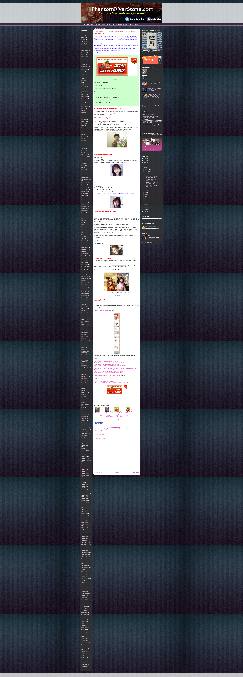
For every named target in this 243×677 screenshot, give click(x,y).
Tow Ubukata (84, 597)
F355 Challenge (84, 127)
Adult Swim (83, 37)
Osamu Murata (84, 369)
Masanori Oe (84, 314)
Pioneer (83, 386)
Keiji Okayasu (84, 257)
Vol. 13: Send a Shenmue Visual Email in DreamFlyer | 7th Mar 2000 (109, 362)
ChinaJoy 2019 (84, 69)
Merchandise (84, 332)
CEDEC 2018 (84, 59)
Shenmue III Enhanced (86, 460)
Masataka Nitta (84, 317)
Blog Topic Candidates (134, 24)
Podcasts (83, 388)
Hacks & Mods (84, 177)
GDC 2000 (83, 163)
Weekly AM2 (84, 629)
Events (82, 125)
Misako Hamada (84, 340)
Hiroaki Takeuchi (84, 197)
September (147, 174)
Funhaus (83, 140)
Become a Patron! (99, 400)
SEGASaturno (84, 431)
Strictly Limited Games (86, 524)
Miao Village (83, 334)
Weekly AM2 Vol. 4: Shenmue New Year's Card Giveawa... (151, 177)
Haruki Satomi (84, 187)
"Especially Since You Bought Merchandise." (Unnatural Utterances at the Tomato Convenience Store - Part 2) (153, 96)
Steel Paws (83, 520)
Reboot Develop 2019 (85, 399)
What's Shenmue (85, 634)
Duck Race (83, 108)
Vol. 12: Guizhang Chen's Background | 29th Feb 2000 (106, 364)
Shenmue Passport (85, 473)
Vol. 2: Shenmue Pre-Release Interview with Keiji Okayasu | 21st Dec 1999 (111, 382)
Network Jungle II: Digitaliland (85, 352)
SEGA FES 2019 (84, 427)
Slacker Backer (84, 515)
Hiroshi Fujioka (84, 199)
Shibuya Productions (85, 506)
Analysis (83, 41)
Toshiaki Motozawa (85, 591)
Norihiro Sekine (84, 363)
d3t (82, 84)
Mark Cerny (83, 312)
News (82, 358)
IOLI (82, 222)
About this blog (90, 24)
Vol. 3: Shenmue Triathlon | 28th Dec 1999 (103, 381)
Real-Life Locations (85, 396)
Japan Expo (83, 228)
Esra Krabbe (84, 123)
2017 (145, 209)
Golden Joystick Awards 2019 (84, 172)
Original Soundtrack (85, 367)
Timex (82, 584)
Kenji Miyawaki (84, 264)
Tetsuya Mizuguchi (85, 567)
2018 (145, 207)
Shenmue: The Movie (85, 502)
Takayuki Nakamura (85, 544)
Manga (82, 304)
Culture (82, 78)
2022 (145, 165)
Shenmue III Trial (84, 467)
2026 (145, 158)
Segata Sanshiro (84, 433)
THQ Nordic (83, 580)
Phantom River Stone (85, 382)
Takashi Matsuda (84, 542)
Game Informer (84, 146)
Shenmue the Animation (86, 489)
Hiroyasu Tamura (85, 208)
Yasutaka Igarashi (85, 642)
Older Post (136, 472)
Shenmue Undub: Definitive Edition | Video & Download (153, 70)
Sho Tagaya (83, 511)
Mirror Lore (83, 338)
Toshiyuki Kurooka (85, 595)
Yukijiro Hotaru (84, 664)
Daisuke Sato (84, 86)
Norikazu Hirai (84, 365)
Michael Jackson (84, 336)
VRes (82, 623)
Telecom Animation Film (86, 562)
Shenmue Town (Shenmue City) (84, 496)
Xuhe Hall (83, 636)
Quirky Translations (106, 24)
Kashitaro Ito (84, 240)
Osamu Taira (84, 372)
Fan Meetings (84, 129)
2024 (145, 162)
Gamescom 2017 (85, 154)
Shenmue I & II (84, 450)
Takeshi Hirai (84, 550)
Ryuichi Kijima (84, 414)
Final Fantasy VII (84, 136)
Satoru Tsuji (83, 418)
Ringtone (83, 407)
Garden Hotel (84, 161)
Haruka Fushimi (84, 182)
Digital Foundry (84, 96)
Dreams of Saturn (85, 106)
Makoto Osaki (84, 295)
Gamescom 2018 (85, 156)
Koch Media (83, 269)
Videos (82, 608)
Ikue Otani (83, 214)
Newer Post (98, 472)
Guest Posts (84, 175)
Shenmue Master (85, 471)
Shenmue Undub (84, 498)
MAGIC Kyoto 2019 (85, 289)
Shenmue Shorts (84, 484)
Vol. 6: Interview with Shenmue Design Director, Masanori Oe (108, 372)
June (146, 192)
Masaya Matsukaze (114, 429)
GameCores (84, 150)
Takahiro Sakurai (84, 538)
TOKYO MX (84, 586)
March (146, 198)
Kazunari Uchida (84, 249)
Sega (82, 422)
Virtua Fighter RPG (85, 616)
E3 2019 (83, 112)
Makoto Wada (84, 297)
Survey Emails (84, 531)
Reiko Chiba (84, 402)
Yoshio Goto (84, 653)
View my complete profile (147, 242)
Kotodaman (83, 271)
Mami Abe (83, 299)
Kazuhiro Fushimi (85, 247)
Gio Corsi (83, 167)
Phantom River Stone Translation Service (119, 24)
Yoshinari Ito (84, 651)
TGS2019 (83, 574)
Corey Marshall (84, 73)
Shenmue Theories (85, 493)
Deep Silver (83, 89)
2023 (145, 164)
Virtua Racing (84, 619)
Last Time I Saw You (85, 276)
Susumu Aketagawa (85, 534)
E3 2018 (83, 110)
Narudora (83, 349)
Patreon (83, 374)
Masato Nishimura (85, 319)
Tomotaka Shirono (85, 589)
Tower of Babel (84, 599)
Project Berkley (84, 392)
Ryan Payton (84, 412)
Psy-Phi (83, 394)
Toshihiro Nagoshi (85, 593)
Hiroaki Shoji (84, 195)
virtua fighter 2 (84, 612)
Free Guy (83, 138)
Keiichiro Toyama (85, 255)
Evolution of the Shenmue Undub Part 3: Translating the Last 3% (154, 76)
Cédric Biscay (84, 62)
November (147, 171)
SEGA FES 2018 (84, 424)
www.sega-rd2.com (103, 310)
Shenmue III (97, 24)
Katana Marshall (84, 242)
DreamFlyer (83, 104)
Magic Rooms (84, 291)
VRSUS (83, 625)
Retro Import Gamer (85, 404)
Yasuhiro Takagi (84, 638)
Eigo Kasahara (84, 114)
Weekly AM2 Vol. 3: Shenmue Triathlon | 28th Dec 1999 (151, 186)
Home (84, 24)
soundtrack (83, 517)
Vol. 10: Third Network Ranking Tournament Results (106, 367)
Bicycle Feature (84, 52)
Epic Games (84, 119)
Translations (130, 429)
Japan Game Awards (85, 231)
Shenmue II (83, 456)
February (147, 200)
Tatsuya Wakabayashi (85, 558)
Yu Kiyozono (84, 657)
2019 (145, 206)
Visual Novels (84, 621)
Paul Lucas (83, 378)
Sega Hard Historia (85, 429)
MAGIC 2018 (84, 284)
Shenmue (83, 439)
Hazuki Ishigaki (104, 429)
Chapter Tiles (84, 64)
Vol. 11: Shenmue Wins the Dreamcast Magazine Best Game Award (109, 365)
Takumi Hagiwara (85, 554)
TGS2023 (83, 576)
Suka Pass (83, 527)
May (146, 194)
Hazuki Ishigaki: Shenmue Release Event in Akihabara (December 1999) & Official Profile (108, 415)
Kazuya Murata (84, 253)
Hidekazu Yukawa (85, 191)
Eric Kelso (83, 121)
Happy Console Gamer (86, 179)
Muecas (83, 345)
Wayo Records (84, 627)
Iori (82, 224)
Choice (82, 71)
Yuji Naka (83, 662)
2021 (145, 167)
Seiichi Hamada (84, 437)
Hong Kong (83, 212)
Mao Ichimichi (84, 308)
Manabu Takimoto (85, 302)
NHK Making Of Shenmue (84, 361)
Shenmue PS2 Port (85, 478)
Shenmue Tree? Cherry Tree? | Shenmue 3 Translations (151, 180)
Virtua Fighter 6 (84, 614)
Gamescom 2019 (85, 158)
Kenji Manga (84, 262)
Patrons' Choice (84, 376)
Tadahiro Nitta (84, 536)
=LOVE (83, 32)
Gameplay (83, 152)
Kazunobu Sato (84, 251)
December (147, 169)
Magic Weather (84, 293)
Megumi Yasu (122, 429)
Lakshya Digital (84, 274)
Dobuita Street (84, 98)
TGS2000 (83, 569)
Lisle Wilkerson (84, 282)
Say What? (83, 420)
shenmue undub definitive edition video (151, 122)
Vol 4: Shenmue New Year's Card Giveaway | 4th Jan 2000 (107, 375)
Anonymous (144, 111)
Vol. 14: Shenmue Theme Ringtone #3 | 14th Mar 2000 (106, 361)
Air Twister (83, 39)
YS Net (82, 655)
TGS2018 (83, 571)
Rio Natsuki (83, 409)
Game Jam (83, 148)
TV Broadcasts (84, 606)
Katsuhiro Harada (85, 245)
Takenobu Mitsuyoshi (85, 547)
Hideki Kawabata (84, 193)
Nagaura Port (84, 347)
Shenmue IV (84, 469)
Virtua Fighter (84, 610)
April (146, 196)
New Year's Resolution (86, 354)
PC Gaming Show (85, 380)
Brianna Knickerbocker (86, 56)
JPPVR (83, 238)
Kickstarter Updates (85, 266)
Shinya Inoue (84, 509)
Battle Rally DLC (84, 50)
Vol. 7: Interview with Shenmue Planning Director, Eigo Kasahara (108, 371)
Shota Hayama (84, 513)
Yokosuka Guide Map (85, 644)
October (146, 173)
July (146, 190)
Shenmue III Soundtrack (83, 464)
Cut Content (83, 80)
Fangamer (83, 132)
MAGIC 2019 (84, 287)
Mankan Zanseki (84, 306)
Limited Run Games (85, 278)
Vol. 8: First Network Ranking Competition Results (105, 369)
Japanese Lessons (85, 234)
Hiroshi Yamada (84, 204)
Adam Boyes (84, 35)
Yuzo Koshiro (84, 666)
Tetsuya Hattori (84, 565)
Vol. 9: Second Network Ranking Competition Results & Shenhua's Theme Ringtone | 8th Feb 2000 (116, 368)
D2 (82, 82)
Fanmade (83, 134)
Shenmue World (84, 500)
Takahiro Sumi (84, 540)
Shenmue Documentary (86, 445)
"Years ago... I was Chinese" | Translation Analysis (153, 83)
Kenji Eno (83, 260)
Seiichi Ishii (83, 435)
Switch (143, 105)
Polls (82, 390)
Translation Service (85, 601)
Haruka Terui (84, 184)
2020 (145, 204)
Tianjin (82, 582)
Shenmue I (83, 448)
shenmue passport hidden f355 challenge (150, 117)
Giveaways (83, 169)
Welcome (83, 631)
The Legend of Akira (85, 578)
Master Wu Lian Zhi (85, 324)
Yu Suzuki (99, 430)
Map (82, 310)
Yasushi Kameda (84, 640)
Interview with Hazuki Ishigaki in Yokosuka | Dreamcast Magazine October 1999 (118, 415)
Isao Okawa (83, 226)
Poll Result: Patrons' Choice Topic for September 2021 (152, 183)
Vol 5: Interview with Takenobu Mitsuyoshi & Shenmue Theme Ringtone (110, 374)
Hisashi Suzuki (84, 210)
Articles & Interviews (85, 46)
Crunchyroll (83, 76)
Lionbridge (83, 280)
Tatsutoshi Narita (84, 556)
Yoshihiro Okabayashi (85, 648)
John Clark (83, 236)
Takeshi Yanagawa (85, 552)
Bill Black (83, 54)
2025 (145, 160)
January (146, 201)
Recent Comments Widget (158, 134)
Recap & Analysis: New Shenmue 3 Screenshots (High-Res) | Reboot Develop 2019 (154, 89)
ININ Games (84, 220)
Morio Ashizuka (84, 342)
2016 (145, 211)
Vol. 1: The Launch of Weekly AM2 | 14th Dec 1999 (105, 384)
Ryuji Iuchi (83, 416)
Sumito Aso (83, 529)
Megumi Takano (84, 327)
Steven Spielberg (84, 522)
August (146, 188)
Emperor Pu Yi (84, 117)
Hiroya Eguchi (84, 206)
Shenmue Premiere (85, 475)
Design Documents (85, 94)
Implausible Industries (85, 217)
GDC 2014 (83, 165)
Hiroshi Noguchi (84, 202)
